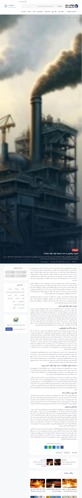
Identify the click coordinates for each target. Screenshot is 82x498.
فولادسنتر (22, 295)
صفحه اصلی (61, 11)
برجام (14, 301)
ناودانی (9, 295)
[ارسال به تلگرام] (45, 447)
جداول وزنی (40, 11)
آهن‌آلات (63, 17)
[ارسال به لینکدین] (53, 447)
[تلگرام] (13, 1)
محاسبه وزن (47, 11)
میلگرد (23, 289)
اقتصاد (14, 308)
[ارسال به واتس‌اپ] (49, 447)
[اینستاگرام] (10, 1)
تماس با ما (23, 11)
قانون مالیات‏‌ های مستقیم (19, 305)
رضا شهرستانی (21, 301)
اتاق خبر (69, 17)
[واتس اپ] (16, 1)
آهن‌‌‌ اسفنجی (21, 308)
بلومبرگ (16, 289)
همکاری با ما (21, 1)
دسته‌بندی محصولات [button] (72, 11)
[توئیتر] (8, 1)
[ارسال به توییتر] (57, 447)
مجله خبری (54, 11)
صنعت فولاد (57, 270)
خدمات (34, 11)
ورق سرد (10, 289)
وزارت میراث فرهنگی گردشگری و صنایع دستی (15, 292)
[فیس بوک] (5, 1)
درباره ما (29, 11)
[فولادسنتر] (71, 6)
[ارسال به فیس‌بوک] (62, 447)
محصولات (60, 6)
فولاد (23, 298)
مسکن (16, 295)
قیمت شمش (10, 298)
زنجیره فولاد (52, 313)
